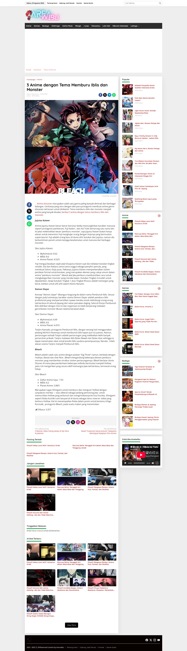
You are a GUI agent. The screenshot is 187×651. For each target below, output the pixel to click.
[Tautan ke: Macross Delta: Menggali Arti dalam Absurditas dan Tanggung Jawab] (127, 238)
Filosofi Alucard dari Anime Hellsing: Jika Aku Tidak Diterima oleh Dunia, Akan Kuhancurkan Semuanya (40, 514)
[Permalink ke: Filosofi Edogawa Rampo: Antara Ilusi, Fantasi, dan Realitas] (102, 477)
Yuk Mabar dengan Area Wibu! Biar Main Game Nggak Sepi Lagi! (147, 295)
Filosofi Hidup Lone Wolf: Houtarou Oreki (43, 445)
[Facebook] (68, 422)
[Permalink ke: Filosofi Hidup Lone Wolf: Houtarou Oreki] (41, 477)
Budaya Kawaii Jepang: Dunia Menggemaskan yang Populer (147, 418)
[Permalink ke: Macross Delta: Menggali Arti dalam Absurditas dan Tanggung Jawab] (71, 477)
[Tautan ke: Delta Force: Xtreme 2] (127, 310)
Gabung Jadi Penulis (88, 647)
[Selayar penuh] (157, 463)
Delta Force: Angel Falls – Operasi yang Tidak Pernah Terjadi (146, 320)
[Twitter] (73, 422)
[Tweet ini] (105, 95)
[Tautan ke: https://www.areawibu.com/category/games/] (159, 288)
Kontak (101, 647)
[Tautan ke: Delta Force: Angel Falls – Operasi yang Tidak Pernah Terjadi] (127, 323)
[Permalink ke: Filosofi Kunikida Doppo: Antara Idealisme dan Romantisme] (71, 577)
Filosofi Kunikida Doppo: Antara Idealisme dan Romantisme (70, 589)
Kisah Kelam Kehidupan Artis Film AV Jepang (146, 187)
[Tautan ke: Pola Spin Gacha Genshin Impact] (127, 102)
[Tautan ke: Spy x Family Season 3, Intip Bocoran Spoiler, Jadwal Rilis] (127, 140)
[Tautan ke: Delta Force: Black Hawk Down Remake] (127, 348)
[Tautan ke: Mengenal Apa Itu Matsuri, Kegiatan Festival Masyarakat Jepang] (127, 383)
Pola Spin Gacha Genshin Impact (145, 99)
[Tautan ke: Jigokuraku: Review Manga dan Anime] (127, 127)
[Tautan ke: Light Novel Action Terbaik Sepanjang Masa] (127, 114)
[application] (141, 455)
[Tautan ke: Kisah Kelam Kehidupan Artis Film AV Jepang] (127, 190)
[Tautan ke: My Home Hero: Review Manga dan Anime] (127, 152)
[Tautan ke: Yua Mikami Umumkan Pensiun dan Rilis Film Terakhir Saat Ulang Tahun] (127, 165)
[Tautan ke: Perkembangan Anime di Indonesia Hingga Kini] (127, 177)
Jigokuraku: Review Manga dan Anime (147, 124)
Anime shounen (44, 203)
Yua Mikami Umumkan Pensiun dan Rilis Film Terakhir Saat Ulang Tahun (147, 162)
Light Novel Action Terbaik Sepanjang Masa (145, 112)
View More (71, 625)
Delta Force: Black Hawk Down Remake (147, 345)
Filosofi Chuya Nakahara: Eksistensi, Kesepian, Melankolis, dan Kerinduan (101, 589)
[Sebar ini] (100, 95)
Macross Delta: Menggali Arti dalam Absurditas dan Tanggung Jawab (93, 446)
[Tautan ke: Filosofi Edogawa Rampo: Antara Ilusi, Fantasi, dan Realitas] (127, 250)
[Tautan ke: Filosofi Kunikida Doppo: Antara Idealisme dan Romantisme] (127, 275)
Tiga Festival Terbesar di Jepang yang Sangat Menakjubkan (144, 368)
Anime (29, 96)
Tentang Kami (72, 647)
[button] (160, 3)
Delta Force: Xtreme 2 (144, 307)
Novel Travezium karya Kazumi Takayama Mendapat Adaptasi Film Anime (98, 431)
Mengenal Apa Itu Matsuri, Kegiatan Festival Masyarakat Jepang (147, 380)
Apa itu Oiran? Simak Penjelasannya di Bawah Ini (146, 393)
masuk (40, 530)
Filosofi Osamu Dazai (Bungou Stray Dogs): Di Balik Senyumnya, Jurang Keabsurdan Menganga (40, 615)
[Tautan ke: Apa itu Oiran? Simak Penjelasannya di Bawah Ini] (127, 396)
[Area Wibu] (44, 14)
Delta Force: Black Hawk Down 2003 (147, 333)
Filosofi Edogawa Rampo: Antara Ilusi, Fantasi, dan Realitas (47, 454)
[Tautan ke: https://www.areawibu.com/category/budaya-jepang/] (159, 361)
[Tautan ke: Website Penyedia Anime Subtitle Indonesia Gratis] (127, 89)
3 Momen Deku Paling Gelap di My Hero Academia (52, 431)
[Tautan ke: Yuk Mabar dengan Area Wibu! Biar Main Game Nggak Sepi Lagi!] (127, 298)
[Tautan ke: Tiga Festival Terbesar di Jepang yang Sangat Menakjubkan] (127, 371)
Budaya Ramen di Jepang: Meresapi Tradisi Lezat (145, 406)
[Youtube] (83, 422)
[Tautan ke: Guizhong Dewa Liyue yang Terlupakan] (127, 203)
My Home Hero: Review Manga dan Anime (147, 149)
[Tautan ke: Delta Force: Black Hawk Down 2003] (127, 336)
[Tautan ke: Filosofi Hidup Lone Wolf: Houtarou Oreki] (127, 225)
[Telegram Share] (109, 95)
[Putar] (125, 463)
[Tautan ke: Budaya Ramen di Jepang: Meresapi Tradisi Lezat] (127, 408)
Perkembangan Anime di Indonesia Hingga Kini (144, 175)
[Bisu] (153, 463)
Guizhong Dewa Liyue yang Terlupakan (145, 200)
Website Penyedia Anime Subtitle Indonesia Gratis (145, 86)
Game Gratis (111, 647)
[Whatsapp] (114, 95)
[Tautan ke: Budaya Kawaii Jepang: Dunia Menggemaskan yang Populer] (127, 421)
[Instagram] (78, 422)
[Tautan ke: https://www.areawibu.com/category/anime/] (159, 215)
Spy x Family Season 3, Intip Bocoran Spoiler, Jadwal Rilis (146, 137)
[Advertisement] (101, 48)
